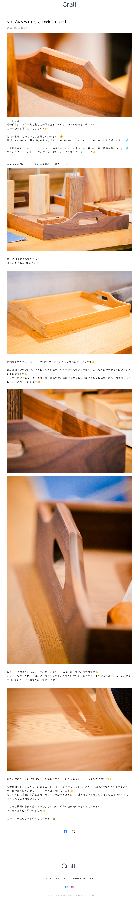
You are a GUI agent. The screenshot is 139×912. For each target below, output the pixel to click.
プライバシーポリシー (55, 878)
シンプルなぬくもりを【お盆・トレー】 (37, 22)
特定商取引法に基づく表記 (81, 878)
